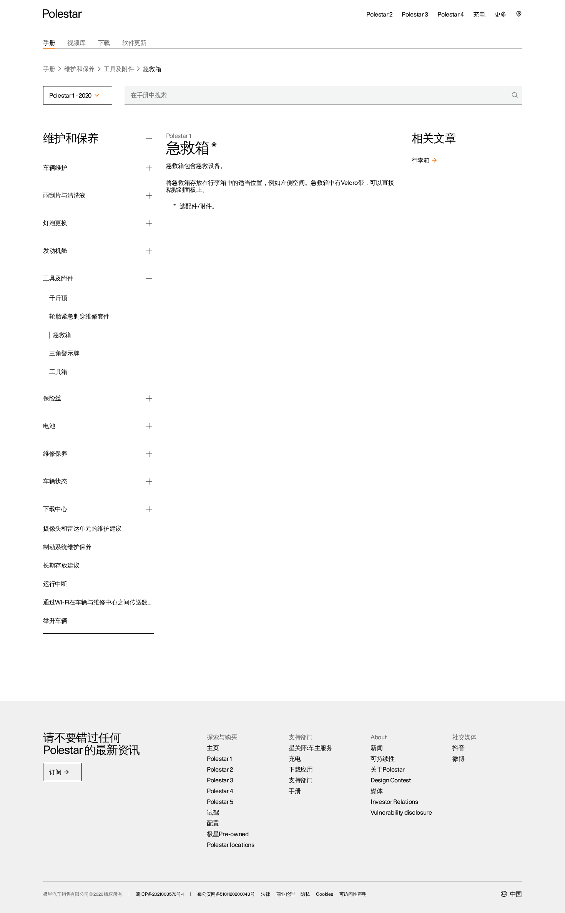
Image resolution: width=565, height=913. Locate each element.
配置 (213, 823)
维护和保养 (79, 69)
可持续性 (383, 759)
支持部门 (301, 780)
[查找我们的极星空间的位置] (519, 14)
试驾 (213, 813)
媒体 (376, 791)
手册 (49, 69)
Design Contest (391, 780)
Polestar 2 (220, 770)
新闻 (376, 748)
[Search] (515, 95)
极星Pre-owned (228, 834)
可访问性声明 (353, 894)
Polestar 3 (220, 780)
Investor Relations (394, 802)
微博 (458, 759)
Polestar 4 (220, 791)
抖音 (458, 748)
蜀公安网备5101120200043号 (226, 894)
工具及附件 (119, 69)
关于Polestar (388, 770)
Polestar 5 (220, 802)
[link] (101, 297)
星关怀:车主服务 (310, 748)
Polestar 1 (178, 136)
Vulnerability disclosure (401, 813)
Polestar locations (230, 845)
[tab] (49, 43)
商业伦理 (285, 894)
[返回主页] (62, 14)
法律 (265, 894)
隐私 (305, 894)
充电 (295, 759)
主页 (213, 748)
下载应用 (301, 770)
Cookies (324, 894)
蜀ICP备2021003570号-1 (160, 894)
